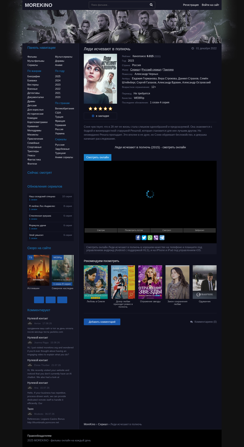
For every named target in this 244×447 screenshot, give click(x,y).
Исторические (35, 113)
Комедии (32, 117)
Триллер (168, 69)
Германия (60, 125)
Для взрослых (35, 109)
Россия (59, 129)
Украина (59, 133)
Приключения (35, 138)
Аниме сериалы (64, 157)
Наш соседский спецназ (42, 196)
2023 (57, 84)
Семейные (33, 142)
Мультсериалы (63, 56)
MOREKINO (38, 5)
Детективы (33, 93)
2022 (57, 88)
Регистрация (191, 4)
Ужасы (31, 155)
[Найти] (151, 4)
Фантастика (34, 159)
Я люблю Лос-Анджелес (42, 206)
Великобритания (64, 108)
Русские (60, 144)
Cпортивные (34, 147)
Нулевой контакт (37, 318)
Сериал (135, 69)
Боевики (32, 80)
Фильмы (32, 56)
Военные (32, 88)
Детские (32, 105)
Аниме (58, 65)
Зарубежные (62, 148)
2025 (57, 76)
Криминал (33, 126)
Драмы (31, 101)
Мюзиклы (32, 134)
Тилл (30, 409)
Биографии (33, 76)
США (58, 112)
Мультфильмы (35, 60)
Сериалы (32, 65)
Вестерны (33, 84)
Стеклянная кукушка (40, 215)
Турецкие (60, 153)
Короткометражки (37, 122)
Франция (60, 120)
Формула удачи (37, 225)
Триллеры (33, 151)
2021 (57, 93)
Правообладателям (39, 435)
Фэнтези (32, 163)
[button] (39, 300)
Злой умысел (36, 235)
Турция (59, 116)
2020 (57, 97)
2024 (57, 80)
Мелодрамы (34, 130)
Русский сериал (151, 69)
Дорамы (59, 60)
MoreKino (89, 424)
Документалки (35, 97)
